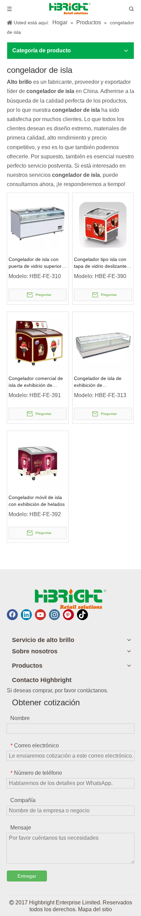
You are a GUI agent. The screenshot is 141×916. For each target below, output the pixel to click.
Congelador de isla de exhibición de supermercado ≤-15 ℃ (98, 382)
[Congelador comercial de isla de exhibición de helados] (38, 342)
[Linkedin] (26, 614)
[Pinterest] (68, 614)
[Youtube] (40, 614)
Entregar (26, 876)
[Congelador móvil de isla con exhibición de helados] (38, 461)
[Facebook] (12, 614)
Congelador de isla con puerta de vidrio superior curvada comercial (35, 263)
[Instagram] (54, 614)
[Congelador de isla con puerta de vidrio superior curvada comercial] (38, 223)
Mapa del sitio (95, 909)
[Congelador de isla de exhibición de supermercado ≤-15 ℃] (103, 342)
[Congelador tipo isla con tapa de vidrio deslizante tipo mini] (103, 223)
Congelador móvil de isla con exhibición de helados (37, 501)
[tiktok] (82, 614)
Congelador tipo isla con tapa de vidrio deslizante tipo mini (100, 263)
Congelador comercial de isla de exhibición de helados (36, 382)
